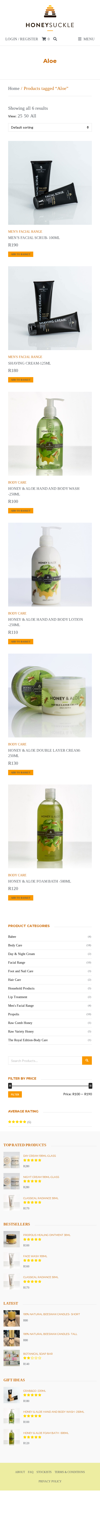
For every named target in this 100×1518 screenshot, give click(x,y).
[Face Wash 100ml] (11, 1260)
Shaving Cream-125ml (29, 363)
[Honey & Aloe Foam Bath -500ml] (11, 1437)
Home (14, 88)
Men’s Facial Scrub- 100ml (34, 238)
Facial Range (16, 962)
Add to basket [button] (20, 254)
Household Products (21, 988)
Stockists (44, 1472)
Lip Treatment (17, 997)
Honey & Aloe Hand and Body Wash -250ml (53, 1411)
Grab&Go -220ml (34, 1390)
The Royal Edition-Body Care (28, 1040)
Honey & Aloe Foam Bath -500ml (39, 881)
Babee (12, 936)
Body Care (17, 482)
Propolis (13, 1014)
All (33, 115)
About (20, 1472)
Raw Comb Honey (20, 1023)
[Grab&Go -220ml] (11, 1395)
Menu (89, 39)
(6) (19, 1123)
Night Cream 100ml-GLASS (41, 1177)
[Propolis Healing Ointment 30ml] (11, 1239)
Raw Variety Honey (21, 1031)
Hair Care (14, 980)
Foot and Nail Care (20, 971)
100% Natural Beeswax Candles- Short (51, 1314)
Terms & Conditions (70, 1472)
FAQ (30, 1472)
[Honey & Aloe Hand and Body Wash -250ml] (11, 1416)
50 (26, 115)
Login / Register (21, 39)
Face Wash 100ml (35, 1256)
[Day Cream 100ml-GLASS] (11, 1160)
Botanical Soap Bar (38, 1353)
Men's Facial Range (25, 231)
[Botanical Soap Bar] (11, 1358)
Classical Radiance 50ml (40, 1198)
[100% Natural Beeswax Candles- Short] (11, 1318)
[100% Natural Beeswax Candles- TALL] (11, 1338)
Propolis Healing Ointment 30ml (46, 1235)
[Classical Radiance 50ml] (11, 1202)
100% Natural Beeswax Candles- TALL (50, 1334)
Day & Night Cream (21, 954)
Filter (15, 1094)
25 (20, 115)
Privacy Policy (50, 1481)
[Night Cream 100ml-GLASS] (11, 1181)
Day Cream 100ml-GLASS (39, 1155)
